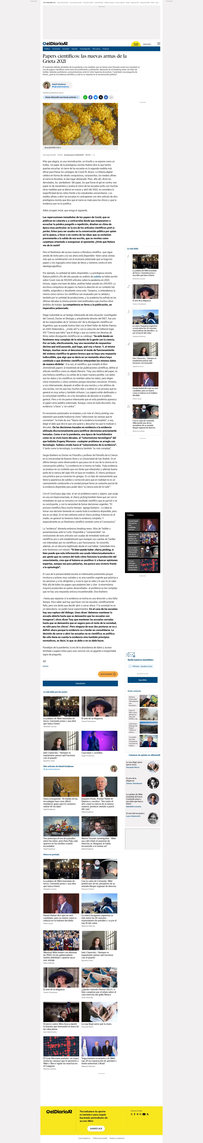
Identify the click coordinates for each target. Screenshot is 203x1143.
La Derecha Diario (98, 2)
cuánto (97, 276)
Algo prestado (159, 2)
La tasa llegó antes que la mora (96, 1023)
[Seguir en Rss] (148, 1114)
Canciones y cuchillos (92, 752)
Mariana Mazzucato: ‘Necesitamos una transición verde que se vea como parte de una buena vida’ (133, 701)
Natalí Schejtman (59, 84)
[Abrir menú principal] (158, 43)
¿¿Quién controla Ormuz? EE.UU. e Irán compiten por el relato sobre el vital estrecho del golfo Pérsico (99, 992)
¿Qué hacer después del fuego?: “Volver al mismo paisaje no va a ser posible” (133, 728)
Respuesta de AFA (145, 2)
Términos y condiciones (117, 1138)
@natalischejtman (52, 769)
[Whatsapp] (85, 97)
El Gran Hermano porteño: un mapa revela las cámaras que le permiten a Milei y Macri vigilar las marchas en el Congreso (61, 1062)
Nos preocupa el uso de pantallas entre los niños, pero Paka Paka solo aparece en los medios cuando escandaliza (60, 842)
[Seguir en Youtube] (144, 1114)
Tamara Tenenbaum (89, 721)
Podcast (106, 49)
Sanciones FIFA (135, 2)
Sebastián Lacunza (49, 726)
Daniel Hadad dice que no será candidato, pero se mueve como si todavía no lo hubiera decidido (59, 918)
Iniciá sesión (147, 44)
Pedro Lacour (48, 923)
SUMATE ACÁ (96, 1128)
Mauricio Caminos (88, 889)
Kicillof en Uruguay (109, 2)
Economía (56, 49)
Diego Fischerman (88, 756)
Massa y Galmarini (120, 2)
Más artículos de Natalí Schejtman (58, 766)
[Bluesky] (96, 97)
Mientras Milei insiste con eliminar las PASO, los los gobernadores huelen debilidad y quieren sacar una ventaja (60, 956)
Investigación (85, 49)
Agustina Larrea (49, 761)
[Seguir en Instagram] (140, 1114)
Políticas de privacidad (100, 1138)
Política (47, 49)
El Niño (152, 2)
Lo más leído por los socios (55, 692)
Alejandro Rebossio (88, 926)
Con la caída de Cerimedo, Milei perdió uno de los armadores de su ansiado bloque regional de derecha (99, 884)
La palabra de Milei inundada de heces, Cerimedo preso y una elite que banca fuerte (59, 721)
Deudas (128, 2)
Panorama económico (62, 2)
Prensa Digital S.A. (84, 1138)
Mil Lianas (96, 49)
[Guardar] (111, 97)
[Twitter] (101, 97)
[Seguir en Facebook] (134, 1114)
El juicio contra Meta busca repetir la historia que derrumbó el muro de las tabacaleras (61, 1026)
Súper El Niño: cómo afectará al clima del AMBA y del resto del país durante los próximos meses (133, 714)
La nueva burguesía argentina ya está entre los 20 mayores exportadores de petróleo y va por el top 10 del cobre (99, 919)
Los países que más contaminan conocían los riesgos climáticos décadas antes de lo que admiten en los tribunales (133, 741)
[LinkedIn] (106, 97)
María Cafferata (48, 963)
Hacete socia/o (136, 44)
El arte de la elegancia (92, 718)
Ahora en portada (51, 854)
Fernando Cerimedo (88, 2)
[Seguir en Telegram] (137, 1114)
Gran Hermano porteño (76, 2)
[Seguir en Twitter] (132, 1114)
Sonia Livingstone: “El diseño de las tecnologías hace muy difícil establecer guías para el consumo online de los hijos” (60, 802)
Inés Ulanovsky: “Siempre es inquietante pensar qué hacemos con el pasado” (59, 755)
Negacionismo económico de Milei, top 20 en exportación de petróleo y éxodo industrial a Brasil (99, 1061)
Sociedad (65, 49)
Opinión (75, 49)
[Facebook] (90, 97)
